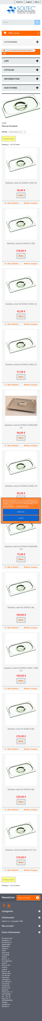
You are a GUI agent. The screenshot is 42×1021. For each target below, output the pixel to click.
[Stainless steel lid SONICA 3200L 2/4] (21, 466)
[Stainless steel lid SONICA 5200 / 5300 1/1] (21, 648)
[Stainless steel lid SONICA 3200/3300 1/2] (21, 405)
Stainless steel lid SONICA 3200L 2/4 (21, 486)
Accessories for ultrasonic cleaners (21, 50)
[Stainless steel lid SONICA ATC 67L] (21, 830)
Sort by (4, 132)
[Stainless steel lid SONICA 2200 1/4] (21, 284)
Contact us (19, 2)
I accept (21, 518)
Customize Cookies (22, 506)
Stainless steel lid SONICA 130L (21, 243)
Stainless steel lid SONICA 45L (21, 607)
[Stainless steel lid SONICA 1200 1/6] (21, 163)
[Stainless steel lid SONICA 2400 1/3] (21, 345)
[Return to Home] (4, 50)
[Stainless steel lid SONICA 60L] (21, 709)
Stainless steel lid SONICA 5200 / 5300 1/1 (21, 669)
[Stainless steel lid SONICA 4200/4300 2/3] (21, 527)
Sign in (37, 2)
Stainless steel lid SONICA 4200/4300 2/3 (21, 547)
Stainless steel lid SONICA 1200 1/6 (21, 183)
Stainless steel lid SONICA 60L (21, 729)
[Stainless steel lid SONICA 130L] (21, 224)
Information (11, 78)
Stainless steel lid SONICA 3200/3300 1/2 (21, 426)
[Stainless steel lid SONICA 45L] (21, 588)
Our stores (10, 87)
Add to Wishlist (12, 203)
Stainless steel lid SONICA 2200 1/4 (21, 304)
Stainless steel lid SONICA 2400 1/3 (21, 364)
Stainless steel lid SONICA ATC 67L (21, 850)
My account (8, 926)
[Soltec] (21, 10)
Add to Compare (31, 203)
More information (9, 506)
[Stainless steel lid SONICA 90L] (21, 770)
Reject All (21, 512)
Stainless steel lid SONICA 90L (21, 789)
